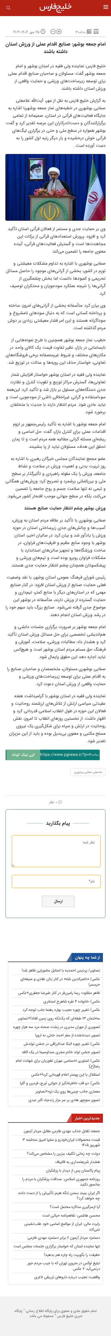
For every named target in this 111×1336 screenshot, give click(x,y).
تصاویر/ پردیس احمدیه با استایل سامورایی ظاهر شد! (61, 970)
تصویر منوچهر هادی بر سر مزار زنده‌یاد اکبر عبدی (64, 1100)
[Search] (8, 9)
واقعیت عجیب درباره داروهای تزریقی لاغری (67, 1277)
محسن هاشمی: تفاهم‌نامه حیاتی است (71, 1215)
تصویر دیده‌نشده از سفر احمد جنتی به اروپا (67, 1035)
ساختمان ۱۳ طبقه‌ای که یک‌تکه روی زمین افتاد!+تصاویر (59, 1018)
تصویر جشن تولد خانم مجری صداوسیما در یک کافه (61, 1052)
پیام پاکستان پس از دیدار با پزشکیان (73, 1170)
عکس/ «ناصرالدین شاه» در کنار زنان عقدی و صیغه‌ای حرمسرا (60, 982)
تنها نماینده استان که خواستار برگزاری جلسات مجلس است (56, 1246)
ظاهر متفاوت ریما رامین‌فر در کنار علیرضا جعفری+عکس (59, 993)
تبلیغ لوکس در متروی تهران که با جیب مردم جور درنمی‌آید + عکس (63, 1266)
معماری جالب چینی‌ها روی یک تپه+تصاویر (68, 1091)
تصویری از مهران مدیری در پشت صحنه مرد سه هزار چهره (56, 1027)
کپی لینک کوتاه (23, 755)
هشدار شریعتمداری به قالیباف (77, 1162)
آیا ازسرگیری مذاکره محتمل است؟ (75, 1207)
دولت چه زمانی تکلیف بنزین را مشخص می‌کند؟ (63, 1154)
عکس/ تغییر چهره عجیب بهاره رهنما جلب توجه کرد (61, 1010)
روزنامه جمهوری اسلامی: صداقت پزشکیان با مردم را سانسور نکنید (61, 1182)
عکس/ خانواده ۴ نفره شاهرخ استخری (71, 1001)
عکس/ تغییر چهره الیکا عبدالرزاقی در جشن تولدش (62, 1044)
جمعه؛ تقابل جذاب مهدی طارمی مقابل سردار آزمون (62, 1131)
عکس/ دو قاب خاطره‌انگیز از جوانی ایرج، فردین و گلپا (60, 1083)
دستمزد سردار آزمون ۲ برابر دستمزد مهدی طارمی (63, 1238)
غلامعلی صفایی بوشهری (88, 772)
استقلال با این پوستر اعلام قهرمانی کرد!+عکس (65, 1075)
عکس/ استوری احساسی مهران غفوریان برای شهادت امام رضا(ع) (58, 1063)
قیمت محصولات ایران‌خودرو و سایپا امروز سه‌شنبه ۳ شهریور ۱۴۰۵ (61, 1142)
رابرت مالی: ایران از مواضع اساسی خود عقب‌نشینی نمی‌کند (62, 1226)
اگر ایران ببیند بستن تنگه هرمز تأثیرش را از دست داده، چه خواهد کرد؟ (59, 1196)
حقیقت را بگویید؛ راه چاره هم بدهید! (72, 1255)
